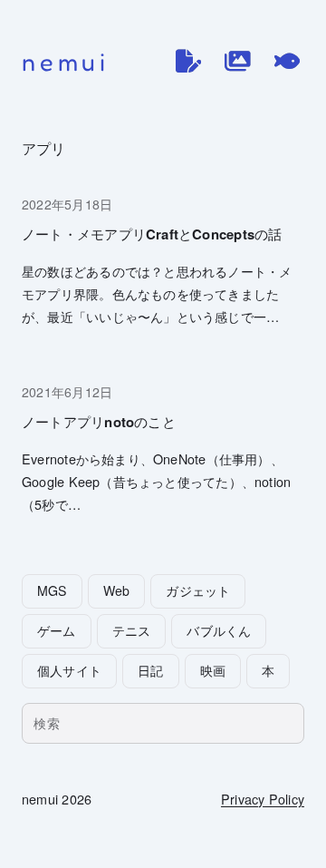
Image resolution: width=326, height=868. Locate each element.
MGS (52, 590)
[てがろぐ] (287, 61)
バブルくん (219, 630)
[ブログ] (188, 61)
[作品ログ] (237, 61)
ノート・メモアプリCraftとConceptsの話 (152, 234)
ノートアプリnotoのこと (99, 422)
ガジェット (198, 590)
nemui (66, 61)
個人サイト (69, 670)
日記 (150, 670)
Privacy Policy (262, 798)
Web (116, 590)
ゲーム (56, 630)
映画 (212, 670)
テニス (131, 630)
